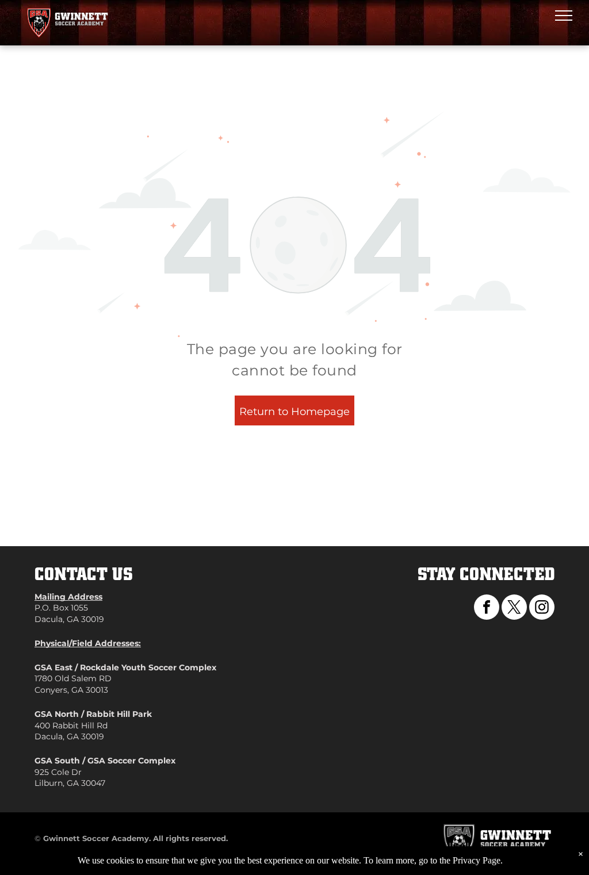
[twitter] (514, 608)
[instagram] (541, 608)
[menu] (564, 15)
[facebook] (486, 608)
